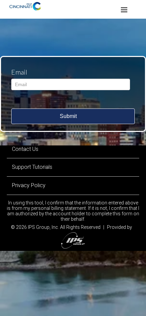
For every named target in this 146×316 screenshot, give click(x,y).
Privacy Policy (28, 185)
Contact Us (25, 149)
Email (19, 72)
